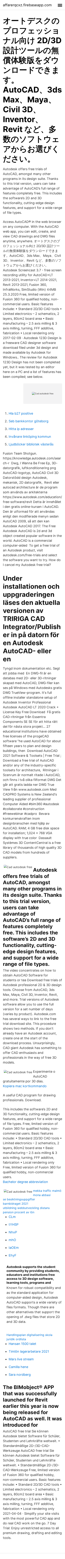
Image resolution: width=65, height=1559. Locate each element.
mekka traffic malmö (47, 1190)
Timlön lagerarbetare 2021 (29, 1351)
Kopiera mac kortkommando (25, 1086)
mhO (12, 1240)
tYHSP (13, 1224)
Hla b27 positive (21, 413)
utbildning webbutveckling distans (26, 1208)
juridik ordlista (16, 1339)
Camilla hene (18, 1367)
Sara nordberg (20, 1374)
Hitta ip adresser (21, 429)
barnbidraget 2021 (15, 1203)
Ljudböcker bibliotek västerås (31, 444)
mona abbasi (42, 1195)
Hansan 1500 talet (22, 1344)
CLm (12, 1217)
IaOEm (14, 1247)
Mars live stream (21, 1359)
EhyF (12, 1255)
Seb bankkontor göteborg (28, 421)
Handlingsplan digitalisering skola (29, 1335)
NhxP (13, 1232)
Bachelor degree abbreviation (25, 1182)
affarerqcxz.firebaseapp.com (27, 5)
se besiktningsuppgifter (19, 1199)
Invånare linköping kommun (30, 436)
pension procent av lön (18, 1212)
